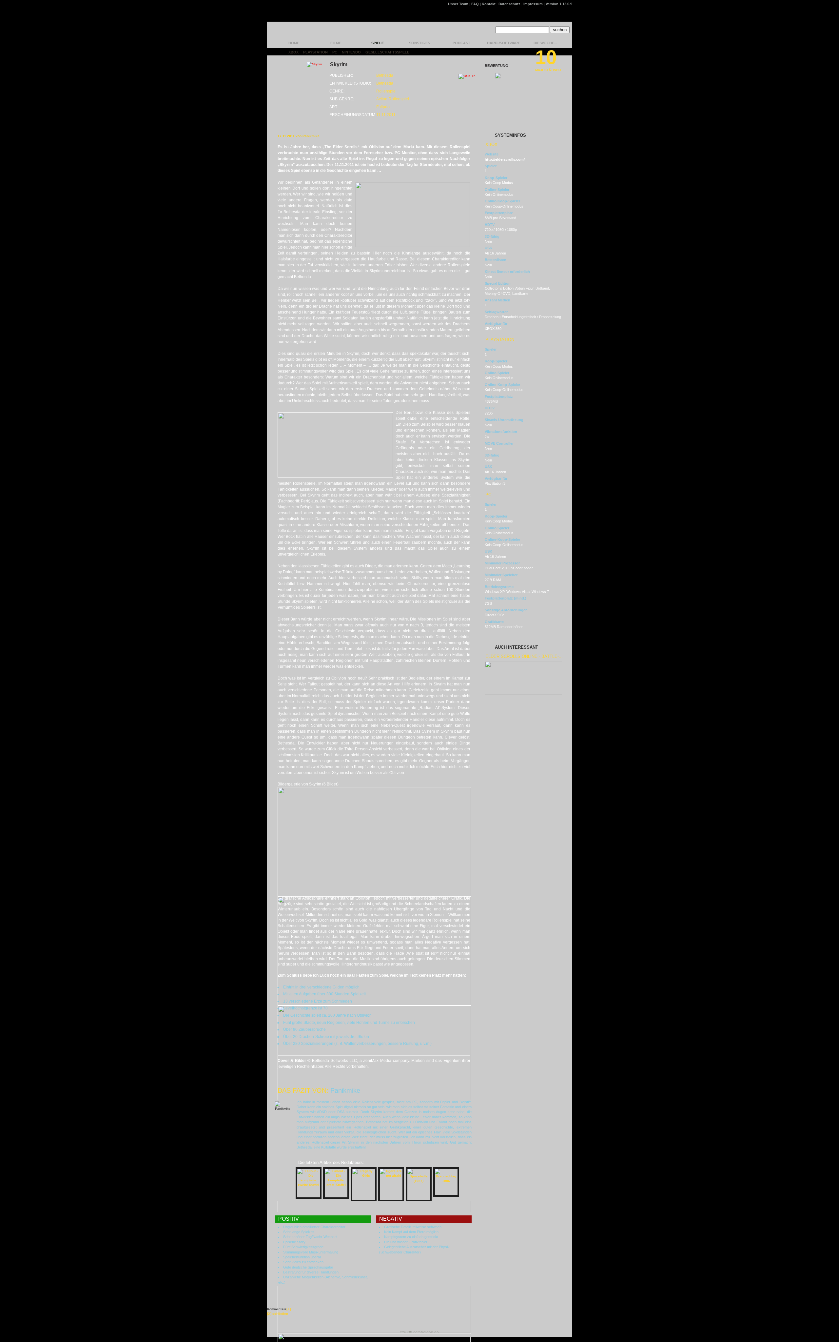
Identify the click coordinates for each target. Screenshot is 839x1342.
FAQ (475, 4)
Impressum (533, 4)
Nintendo (351, 52)
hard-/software (503, 43)
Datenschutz (509, 4)
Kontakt (489, 4)
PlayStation (315, 52)
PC (334, 52)
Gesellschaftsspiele (387, 52)
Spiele (377, 43)
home (293, 43)
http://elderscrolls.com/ (505, 159)
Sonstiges (419, 43)
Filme (335, 43)
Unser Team (458, 4)
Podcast (461, 43)
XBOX (293, 52)
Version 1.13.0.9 (559, 4)
